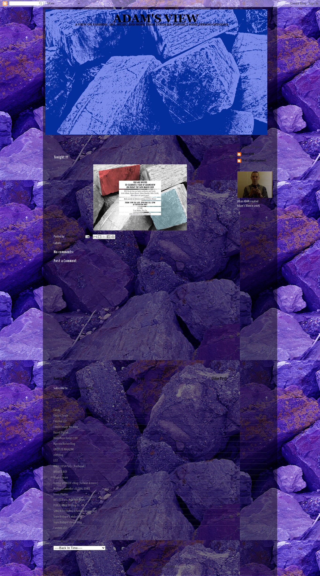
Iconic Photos (60, 494)
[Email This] (95, 236)
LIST (55, 460)
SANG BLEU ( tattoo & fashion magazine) (75, 511)
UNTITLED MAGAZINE (63, 449)
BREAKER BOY (60, 472)
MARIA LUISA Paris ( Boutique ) (69, 466)
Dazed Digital (60, 432)
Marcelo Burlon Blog (64, 443)
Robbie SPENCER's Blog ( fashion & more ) (75, 483)
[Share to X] (104, 236)
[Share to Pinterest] (113, 236)
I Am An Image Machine (65, 427)
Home (141, 379)
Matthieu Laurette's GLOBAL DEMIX (71, 488)
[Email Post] (87, 236)
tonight (73, 243)
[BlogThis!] (99, 236)
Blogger (179, 566)
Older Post (219, 379)
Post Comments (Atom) (80, 388)
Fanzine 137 (60, 421)
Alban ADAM (248, 154)
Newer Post (61, 379)
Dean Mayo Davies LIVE (65, 438)
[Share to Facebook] (108, 236)
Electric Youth (60, 415)
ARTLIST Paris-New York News (69, 499)
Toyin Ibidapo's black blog (67, 522)
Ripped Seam (60, 477)
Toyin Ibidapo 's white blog (67, 516)
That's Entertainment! (254, 160)
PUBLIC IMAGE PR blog (64, 505)
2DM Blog (58, 455)
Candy (56, 410)
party (65, 243)
